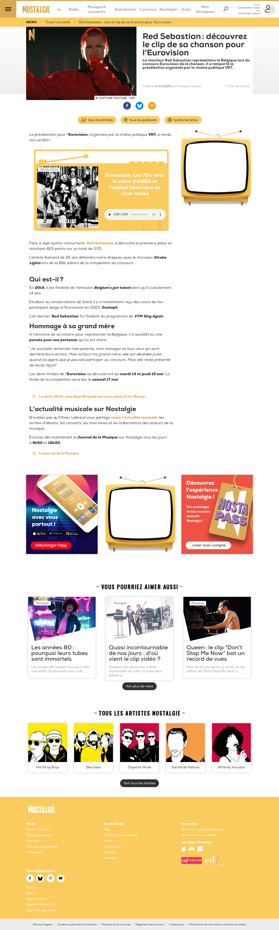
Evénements (125, 9)
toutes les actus (185, 120)
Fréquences (34, 852)
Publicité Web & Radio (41, 904)
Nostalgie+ (169, 9)
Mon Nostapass (205, 9)
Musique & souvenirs (97, 9)
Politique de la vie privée (116, 924)
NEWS (31, 22)
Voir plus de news (139, 686)
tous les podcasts (143, 120)
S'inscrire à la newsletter (121, 835)
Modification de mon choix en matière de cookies (217, 924)
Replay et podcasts (39, 835)
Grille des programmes (41, 846)
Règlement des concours (149, 924)
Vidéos (108, 841)
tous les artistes (100, 120)
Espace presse (36, 899)
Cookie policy (176, 924)
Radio (74, 9)
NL (58, 9)
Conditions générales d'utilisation (77, 924)
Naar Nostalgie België (41, 910)
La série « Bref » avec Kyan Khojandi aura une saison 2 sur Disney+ (92, 397)
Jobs (29, 893)
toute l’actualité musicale (134, 417)
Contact (31, 887)
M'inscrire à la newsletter (198, 835)
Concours (148, 9)
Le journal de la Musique (59, 453)
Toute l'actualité (57, 22)
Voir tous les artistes (139, 783)
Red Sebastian (100, 243)
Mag (107, 829)
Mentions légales (43, 924)
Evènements (112, 846)
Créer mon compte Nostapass (202, 829)
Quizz (186, 9)
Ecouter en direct (38, 829)
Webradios (33, 841)
